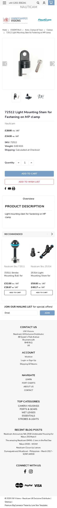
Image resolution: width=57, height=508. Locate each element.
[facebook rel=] (25, 471)
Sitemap (8, 502)
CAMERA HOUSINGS (28, 405)
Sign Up (32, 360)
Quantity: (9, 162)
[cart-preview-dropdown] (51, 2)
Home (4, 30)
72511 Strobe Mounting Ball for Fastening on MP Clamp (13, 274)
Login (23, 360)
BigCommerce (17, 505)
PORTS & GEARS (28, 409)
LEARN (28, 379)
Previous (4, 63)
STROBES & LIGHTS (28, 419)
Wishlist (28, 356)
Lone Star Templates (39, 505)
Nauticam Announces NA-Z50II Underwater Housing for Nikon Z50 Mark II (28, 435)
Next (52, 63)
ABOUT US (28, 386)
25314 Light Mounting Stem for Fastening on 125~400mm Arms (40, 274)
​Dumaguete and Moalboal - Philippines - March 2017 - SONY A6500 (28, 452)
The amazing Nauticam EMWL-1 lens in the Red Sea (28, 440)
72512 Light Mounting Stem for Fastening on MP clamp (28, 32)
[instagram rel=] (31, 471)
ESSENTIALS (16, 30)
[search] (38, 3)
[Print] (13, 188)
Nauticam (8, 266)
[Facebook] (5, 188)
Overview (28, 198)
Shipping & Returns (28, 364)
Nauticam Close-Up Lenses (28, 447)
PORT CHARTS (28, 383)
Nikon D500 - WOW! (28, 444)
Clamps (50, 30)
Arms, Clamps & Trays (34, 30)
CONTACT (28, 390)
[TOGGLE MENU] (4, 2)
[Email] (9, 188)
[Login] (44, 3)
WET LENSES (28, 412)
